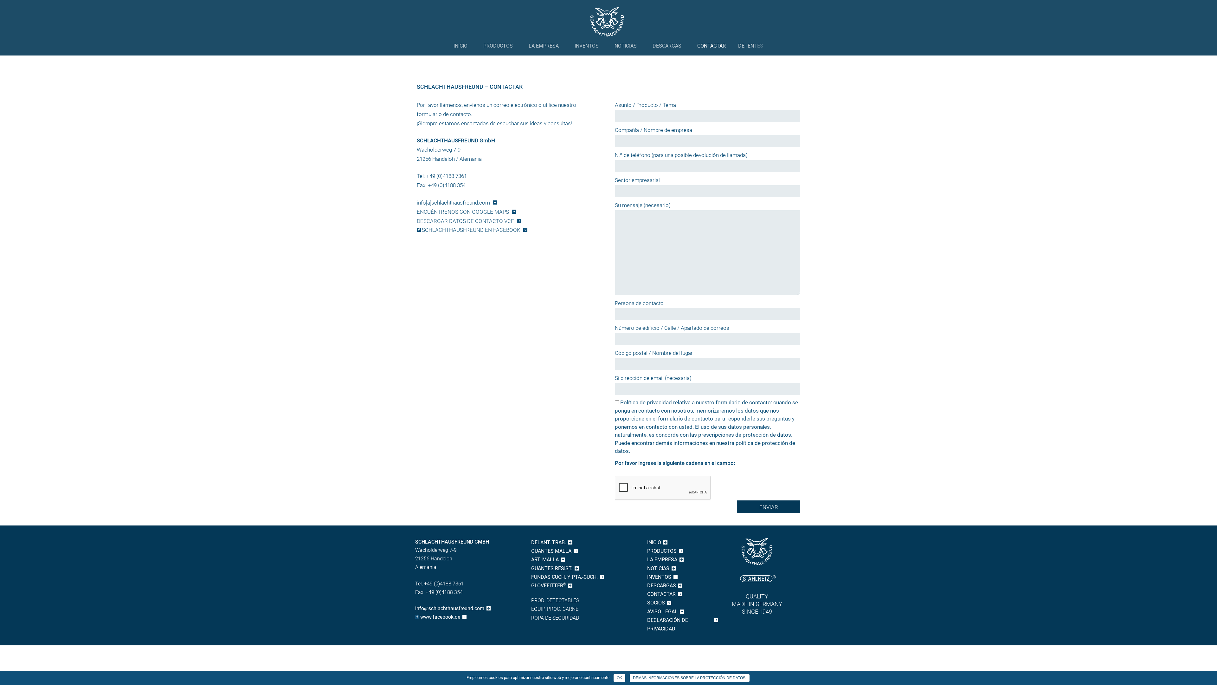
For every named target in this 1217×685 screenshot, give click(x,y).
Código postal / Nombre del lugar (654, 353)
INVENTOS (587, 46)
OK (619, 678)
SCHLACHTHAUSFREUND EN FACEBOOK (471, 230)
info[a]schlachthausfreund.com (453, 202)
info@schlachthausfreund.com (449, 608)
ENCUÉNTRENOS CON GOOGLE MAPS (463, 212)
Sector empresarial (637, 180)
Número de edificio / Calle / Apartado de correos (672, 328)
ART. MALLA (545, 560)
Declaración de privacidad (667, 624)
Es (760, 46)
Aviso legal (662, 612)
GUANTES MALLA (551, 551)
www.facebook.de (440, 617)
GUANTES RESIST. (551, 568)
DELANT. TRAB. (548, 542)
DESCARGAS (667, 46)
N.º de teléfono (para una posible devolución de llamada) (681, 155)
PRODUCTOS (498, 46)
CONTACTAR (711, 46)
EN (751, 46)
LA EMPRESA (544, 46)
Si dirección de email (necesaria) (653, 378)
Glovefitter (548, 585)
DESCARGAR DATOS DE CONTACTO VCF (465, 221)
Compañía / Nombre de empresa (653, 130)
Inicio (460, 46)
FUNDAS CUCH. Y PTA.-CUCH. (564, 577)
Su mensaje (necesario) (643, 205)
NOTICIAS (626, 46)
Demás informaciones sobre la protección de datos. (689, 678)
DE (741, 46)
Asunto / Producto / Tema (645, 105)
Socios (656, 603)
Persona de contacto (639, 303)
